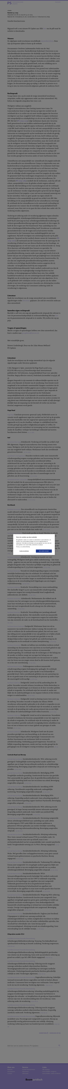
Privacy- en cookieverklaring (23, 546)
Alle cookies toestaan (44, 551)
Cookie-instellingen (24, 551)
